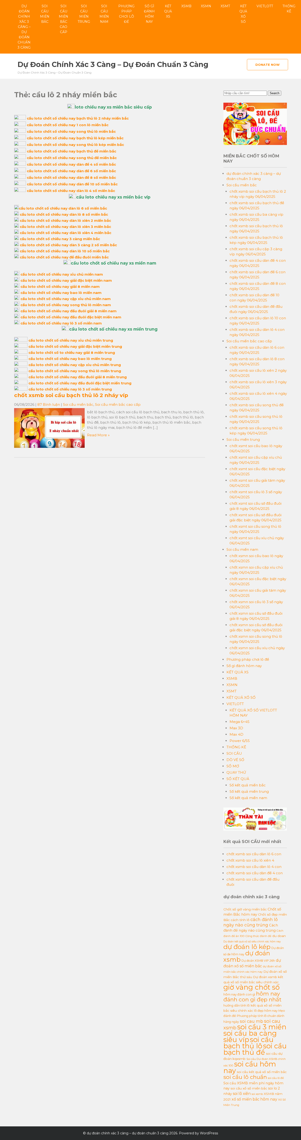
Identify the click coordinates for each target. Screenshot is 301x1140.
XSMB (186, 6)
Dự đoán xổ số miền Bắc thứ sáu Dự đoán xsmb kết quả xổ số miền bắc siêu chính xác (255, 977)
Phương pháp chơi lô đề (126, 14)
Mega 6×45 (240, 721)
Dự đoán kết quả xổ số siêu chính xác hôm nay (252, 941)
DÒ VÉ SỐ (235, 759)
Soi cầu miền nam (104, 14)
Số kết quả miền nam (248, 798)
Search (274, 93)
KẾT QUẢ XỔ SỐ (243, 14)
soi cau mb (251, 1021)
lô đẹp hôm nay (265, 1010)
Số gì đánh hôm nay (149, 14)
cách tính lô (240, 920)
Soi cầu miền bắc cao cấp (63, 19)
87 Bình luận (48, 404)
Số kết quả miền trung (249, 791)
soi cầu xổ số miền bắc (248, 1088)
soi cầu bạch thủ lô (248, 1042)
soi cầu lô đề (276, 1078)
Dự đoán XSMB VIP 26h (258, 960)
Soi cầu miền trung (84, 14)
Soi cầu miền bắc (44, 14)
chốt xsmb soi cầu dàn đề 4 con (254, 873)
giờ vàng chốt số (251, 987)
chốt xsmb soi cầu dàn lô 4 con (253, 866)
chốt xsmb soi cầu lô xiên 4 (250, 860)
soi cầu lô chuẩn (245, 1077)
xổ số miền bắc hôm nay (254, 1099)
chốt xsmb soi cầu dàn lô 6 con (253, 854)
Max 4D (236, 734)
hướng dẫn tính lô (236, 1005)
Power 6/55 (240, 740)
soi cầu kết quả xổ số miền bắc (262, 1072)
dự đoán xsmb (246, 956)
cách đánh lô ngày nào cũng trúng (250, 922)
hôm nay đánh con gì (239, 994)
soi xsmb (257, 1094)
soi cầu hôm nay (249, 1067)
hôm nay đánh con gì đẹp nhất (252, 996)
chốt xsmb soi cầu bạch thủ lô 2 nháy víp (71, 395)
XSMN (206, 6)
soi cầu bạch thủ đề (255, 1049)
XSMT (225, 6)
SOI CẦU (234, 753)
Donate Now (267, 64)
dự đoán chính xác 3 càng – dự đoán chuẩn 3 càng (24, 27)
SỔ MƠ (232, 766)
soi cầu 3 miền (261, 1027)
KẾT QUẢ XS (168, 11)
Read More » (98, 435)
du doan (279, 936)
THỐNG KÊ (288, 8)
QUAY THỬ (236, 772)
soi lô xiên (242, 1093)
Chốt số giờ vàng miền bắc (245, 909)
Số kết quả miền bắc (248, 785)
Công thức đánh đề (258, 936)
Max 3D (236, 728)
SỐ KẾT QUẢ (237, 779)
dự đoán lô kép (246, 947)
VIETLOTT (265, 6)
